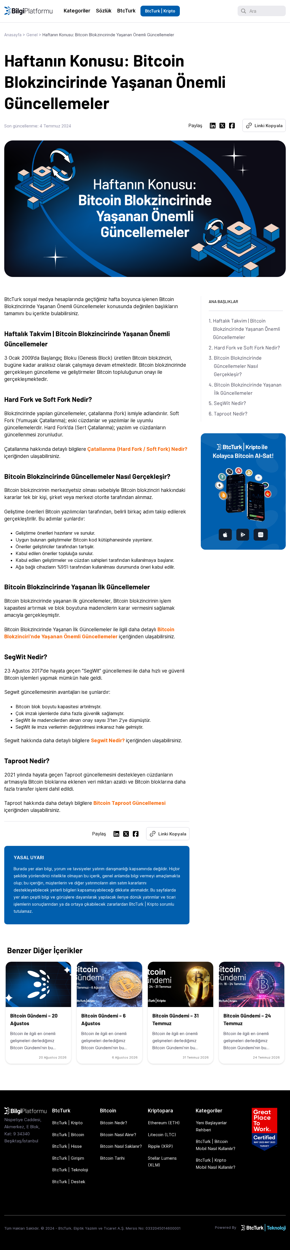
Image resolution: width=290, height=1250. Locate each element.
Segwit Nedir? (108, 740)
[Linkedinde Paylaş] (213, 126)
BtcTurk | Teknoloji (70, 1169)
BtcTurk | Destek (68, 1181)
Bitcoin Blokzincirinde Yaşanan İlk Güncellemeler (248, 388)
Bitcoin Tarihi (112, 1158)
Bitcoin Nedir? (113, 1122)
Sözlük (104, 11)
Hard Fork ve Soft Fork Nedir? (247, 347)
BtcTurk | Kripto (160, 10)
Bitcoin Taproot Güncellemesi (129, 803)
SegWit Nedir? (230, 403)
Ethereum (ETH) (164, 1122)
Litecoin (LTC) (162, 1134)
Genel (32, 34)
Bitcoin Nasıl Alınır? (118, 1134)
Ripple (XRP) (160, 1146)
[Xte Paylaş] (222, 126)
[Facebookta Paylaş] (232, 126)
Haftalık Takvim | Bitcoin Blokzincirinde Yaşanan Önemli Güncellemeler (246, 328)
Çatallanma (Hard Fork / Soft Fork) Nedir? (137, 449)
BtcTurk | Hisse (67, 1146)
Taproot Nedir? (230, 413)
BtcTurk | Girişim (68, 1158)
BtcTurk (126, 11)
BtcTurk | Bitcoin (68, 1134)
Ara (253, 11)
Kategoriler (77, 11)
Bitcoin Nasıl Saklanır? (121, 1146)
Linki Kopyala (269, 125)
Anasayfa (13, 34)
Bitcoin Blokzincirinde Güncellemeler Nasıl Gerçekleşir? (238, 366)
